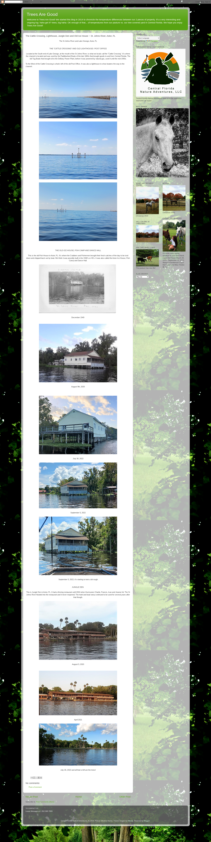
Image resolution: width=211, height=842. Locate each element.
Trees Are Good (42, 14)
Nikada (130, 821)
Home (78, 796)
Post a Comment (35, 787)
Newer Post (32, 796)
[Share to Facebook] (38, 777)
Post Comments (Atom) (45, 802)
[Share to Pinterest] (41, 777)
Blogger (147, 821)
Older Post (125, 796)
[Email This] (32, 777)
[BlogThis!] (34, 777)
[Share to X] (36, 777)
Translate (154, 41)
